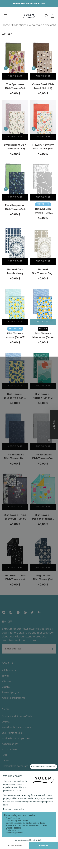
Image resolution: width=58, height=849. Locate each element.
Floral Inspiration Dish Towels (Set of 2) (15, 207)
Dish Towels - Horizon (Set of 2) (43, 396)
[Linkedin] (39, 612)
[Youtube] (18, 612)
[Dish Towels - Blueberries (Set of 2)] (15, 369)
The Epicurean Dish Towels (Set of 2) (15, 86)
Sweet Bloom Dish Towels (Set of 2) (15, 147)
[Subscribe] (51, 649)
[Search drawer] (46, 15)
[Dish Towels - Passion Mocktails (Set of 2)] (43, 490)
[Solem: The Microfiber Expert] (29, 3)
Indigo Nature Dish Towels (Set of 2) (43, 578)
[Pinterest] (25, 612)
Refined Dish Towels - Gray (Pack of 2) (43, 211)
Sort (10, 33)
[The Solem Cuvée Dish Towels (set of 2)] (15, 551)
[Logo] (29, 16)
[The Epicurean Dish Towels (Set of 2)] (15, 60)
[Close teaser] (49, 440)
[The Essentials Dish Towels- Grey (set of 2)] (43, 430)
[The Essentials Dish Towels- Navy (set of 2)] (15, 430)
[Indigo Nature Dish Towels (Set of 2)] (43, 551)
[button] (54, 424)
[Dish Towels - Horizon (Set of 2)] (43, 369)
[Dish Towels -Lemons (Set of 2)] (15, 305)
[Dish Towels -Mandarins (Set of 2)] (43, 305)
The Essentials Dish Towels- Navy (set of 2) (15, 457)
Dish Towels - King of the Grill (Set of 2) (15, 517)
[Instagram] (3, 612)
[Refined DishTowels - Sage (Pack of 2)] (43, 245)
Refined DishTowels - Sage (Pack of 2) (43, 272)
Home (6, 25)
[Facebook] (11, 612)
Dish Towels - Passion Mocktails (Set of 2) (43, 517)
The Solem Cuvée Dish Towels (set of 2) (15, 578)
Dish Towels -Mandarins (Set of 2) (42, 336)
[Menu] (6, 16)
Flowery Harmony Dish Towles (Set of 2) (43, 147)
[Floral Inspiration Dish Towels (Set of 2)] (15, 181)
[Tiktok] (32, 612)
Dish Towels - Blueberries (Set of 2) (15, 396)
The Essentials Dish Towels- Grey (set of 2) (43, 457)
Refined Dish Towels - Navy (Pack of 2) (15, 272)
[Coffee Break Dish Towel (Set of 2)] (43, 60)
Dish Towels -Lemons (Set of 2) (15, 336)
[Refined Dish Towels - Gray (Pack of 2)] (43, 181)
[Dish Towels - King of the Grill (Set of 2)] (15, 490)
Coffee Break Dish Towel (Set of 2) (43, 86)
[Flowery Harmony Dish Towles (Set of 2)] (43, 120)
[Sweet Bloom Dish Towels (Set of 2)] (15, 120)
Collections (19, 25)
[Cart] (52, 15)
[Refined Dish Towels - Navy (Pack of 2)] (15, 245)
